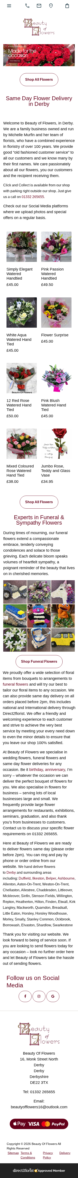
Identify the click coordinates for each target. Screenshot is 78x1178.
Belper (51, 878)
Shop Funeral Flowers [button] (39, 661)
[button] (25, 996)
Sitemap (13, 1153)
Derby (11, 872)
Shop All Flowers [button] (39, 79)
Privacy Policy (48, 1155)
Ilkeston (38, 878)
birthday (36, 769)
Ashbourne (66, 878)
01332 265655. (33, 197)
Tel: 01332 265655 (39, 1092)
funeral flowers (15, 684)
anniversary (55, 769)
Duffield (25, 878)
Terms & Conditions (28, 1155)
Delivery (64, 1153)
